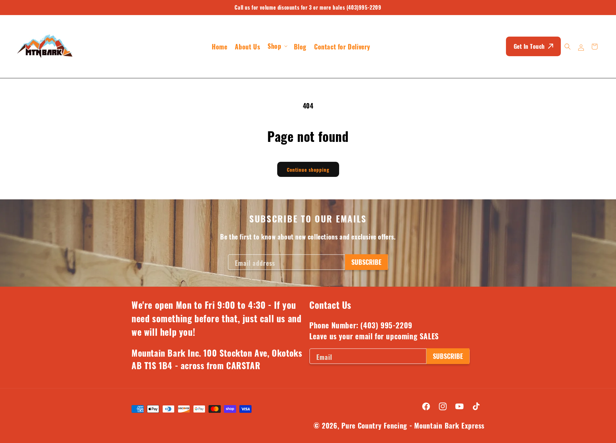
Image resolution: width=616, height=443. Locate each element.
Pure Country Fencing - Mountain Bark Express (412, 425)
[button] (277, 46)
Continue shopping (308, 169)
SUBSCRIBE (366, 262)
